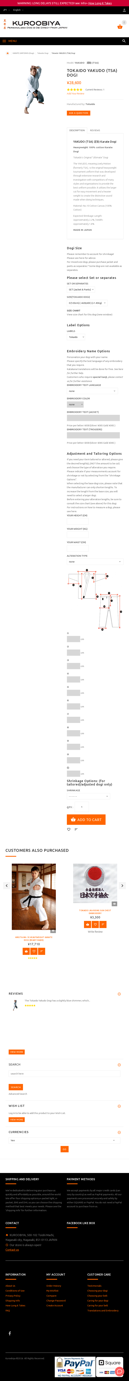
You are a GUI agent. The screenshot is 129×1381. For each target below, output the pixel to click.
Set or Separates (77, 283)
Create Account (54, 1305)
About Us (10, 1285)
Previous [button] (6, 885)
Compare (51, 1295)
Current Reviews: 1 (94, 89)
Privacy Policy (13, 1295)
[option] (33, 914)
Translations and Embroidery (102, 1310)
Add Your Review (75, 93)
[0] (120, 28)
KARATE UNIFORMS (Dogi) (23, 53)
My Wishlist (52, 1290)
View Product (26, 951)
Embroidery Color (78, 398)
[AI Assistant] (119, 1371)
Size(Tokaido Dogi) (78, 297)
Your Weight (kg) (77, 528)
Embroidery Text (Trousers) (84, 429)
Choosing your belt (97, 1295)
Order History (53, 1285)
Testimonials (94, 1285)
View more (16, 1052)
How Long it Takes (100, 3)
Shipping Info (13, 1300)
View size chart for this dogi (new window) (89, 314)
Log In (12, 1113)
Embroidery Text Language (84, 385)
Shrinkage (73, 790)
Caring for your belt (97, 1305)
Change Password (56, 1300)
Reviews (95, 130)
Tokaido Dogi (42, 53)
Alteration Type (77, 555)
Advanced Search (18, 1093)
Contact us (12, 1249)
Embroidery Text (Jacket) (83, 412)
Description (77, 130)
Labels (71, 331)
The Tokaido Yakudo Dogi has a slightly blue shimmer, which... (57, 1000)
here (81, 258)
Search (15, 1064)
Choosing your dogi (97, 1290)
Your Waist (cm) (76, 542)
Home (8, 53)
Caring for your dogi (97, 1300)
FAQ (8, 1310)
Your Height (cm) (77, 515)
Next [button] (122, 885)
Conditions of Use (15, 1290)
